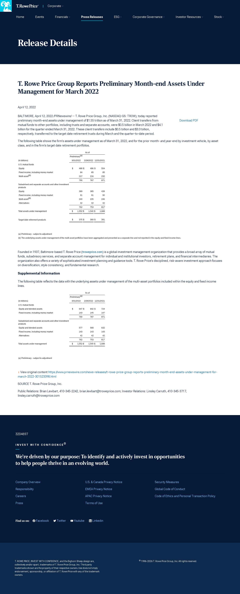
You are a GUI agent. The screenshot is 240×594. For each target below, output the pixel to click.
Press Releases (92, 17)
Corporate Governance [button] (147, 17)
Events (39, 17)
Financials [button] (61, 17)
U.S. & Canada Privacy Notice (103, 482)
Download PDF (188, 120)
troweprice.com (92, 252)
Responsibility (25, 489)
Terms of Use (94, 503)
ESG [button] (116, 17)
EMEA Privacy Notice (98, 489)
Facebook (42, 520)
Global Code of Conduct (170, 489)
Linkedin (97, 520)
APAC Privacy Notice (98, 496)
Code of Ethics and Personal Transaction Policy (185, 496)
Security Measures (167, 482)
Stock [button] (218, 17)
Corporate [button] (54, 6)
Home (20, 17)
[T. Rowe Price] (27, 6)
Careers (21, 496)
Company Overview (28, 482)
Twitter (61, 520)
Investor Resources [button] (188, 17)
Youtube (79, 520)
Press (19, 503)
